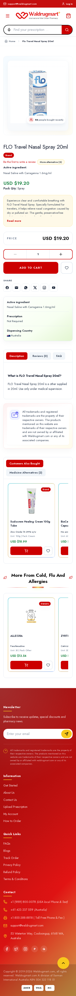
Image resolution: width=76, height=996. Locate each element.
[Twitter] (16, 949)
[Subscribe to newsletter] (66, 734)
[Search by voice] (8, 29)
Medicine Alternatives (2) (26, 473)
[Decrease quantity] (15, 254)
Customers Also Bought (25, 463)
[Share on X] (35, 287)
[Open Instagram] (44, 287)
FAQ (59, 356)
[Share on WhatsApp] (26, 287)
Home (12, 41)
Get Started (10, 785)
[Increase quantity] (61, 254)
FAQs (6, 843)
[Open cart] (68, 16)
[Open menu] (7, 16)
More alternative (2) (51, 162)
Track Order (11, 858)
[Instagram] (25, 949)
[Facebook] (6, 949)
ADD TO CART (30, 268)
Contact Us (10, 800)
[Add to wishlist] (67, 268)
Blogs (6, 851)
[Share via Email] (16, 287)
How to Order (12, 821)
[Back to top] (63, 963)
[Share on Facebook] (7, 287)
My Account (10, 814)
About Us (8, 793)
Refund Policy (11, 872)
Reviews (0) (40, 356)
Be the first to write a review (19, 162)
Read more (14, 221)
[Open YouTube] (53, 287)
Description (17, 356)
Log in (69, 3)
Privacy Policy (11, 865)
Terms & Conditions (15, 879)
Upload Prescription (15, 807)
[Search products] (67, 29)
